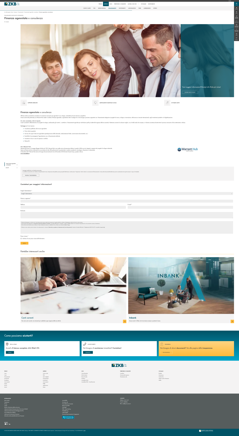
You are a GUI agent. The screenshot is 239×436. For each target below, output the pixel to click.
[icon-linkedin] (9, 424)
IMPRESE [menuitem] (106, 3)
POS (44, 375)
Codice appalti (69, 412)
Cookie (5, 405)
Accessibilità (64, 400)
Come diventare (85, 373)
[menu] (127, 4)
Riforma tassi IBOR (70, 405)
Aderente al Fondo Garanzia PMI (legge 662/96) (13, 410)
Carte (5, 375)
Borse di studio (84, 376)
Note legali (64, 407)
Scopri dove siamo (190, 92)
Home (12, 12)
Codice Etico (161, 376)
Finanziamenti (20, 12)
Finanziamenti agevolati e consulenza (31, 12)
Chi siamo (161, 371)
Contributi (122, 373)
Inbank (5, 383)
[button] (236, 4)
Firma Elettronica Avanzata (67, 403)
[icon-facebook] (7, 424)
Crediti (84, 430)
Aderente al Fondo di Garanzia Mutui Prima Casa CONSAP (16, 409)
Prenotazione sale (123, 376)
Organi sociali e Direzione (164, 378)
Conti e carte (45, 373)
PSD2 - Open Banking (71, 409)
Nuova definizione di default (9, 412)
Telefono (23, 204)
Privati (5, 371)
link (104, 227)
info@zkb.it (125, 401)
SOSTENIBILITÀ (151, 3)
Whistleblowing (65, 410)
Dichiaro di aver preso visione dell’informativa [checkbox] (33, 238)
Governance (161, 375)
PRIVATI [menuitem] (100, 3)
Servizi (5, 385)
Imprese (15, 12)
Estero (44, 387)
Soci (83, 371)
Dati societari (7, 400)
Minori (5, 387)
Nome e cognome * (26, 198)
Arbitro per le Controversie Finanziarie (16, 414)
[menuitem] (229, 0)
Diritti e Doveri (84, 375)
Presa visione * (24, 236)
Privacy (5, 403)
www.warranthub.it (25, 153)
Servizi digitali (46, 376)
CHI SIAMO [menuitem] (143, 3)
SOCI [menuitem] (111, 3)
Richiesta (23, 210)
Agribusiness (45, 385)
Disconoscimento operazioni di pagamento (70, 414)
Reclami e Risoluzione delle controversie (12, 407)
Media (160, 380)
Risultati (160, 373)
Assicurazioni (7, 382)
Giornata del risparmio (124, 375)
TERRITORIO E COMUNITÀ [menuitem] (120, 3)
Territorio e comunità (125, 371)
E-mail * (130, 204)
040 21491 (126, 400)
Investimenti (6, 378)
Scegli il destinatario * (26, 190)
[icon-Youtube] (5, 424)
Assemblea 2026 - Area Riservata (88, 382)
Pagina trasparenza (31, 175)
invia (25, 243)
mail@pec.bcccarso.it (126, 403)
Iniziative (83, 378)
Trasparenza (6, 402)
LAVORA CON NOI (132, 3)
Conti (5, 373)
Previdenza (6, 380)
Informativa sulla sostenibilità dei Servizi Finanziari (14, 415)
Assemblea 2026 (85, 380)
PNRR (44, 383)
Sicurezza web (65, 402)
